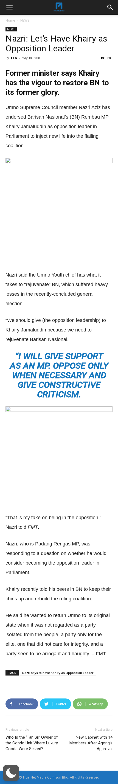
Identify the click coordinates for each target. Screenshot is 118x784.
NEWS (24, 20)
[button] (11, 773)
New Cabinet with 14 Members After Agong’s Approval (91, 743)
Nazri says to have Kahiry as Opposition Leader (58, 673)
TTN (13, 58)
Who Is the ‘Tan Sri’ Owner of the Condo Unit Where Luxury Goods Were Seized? (31, 743)
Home (10, 20)
